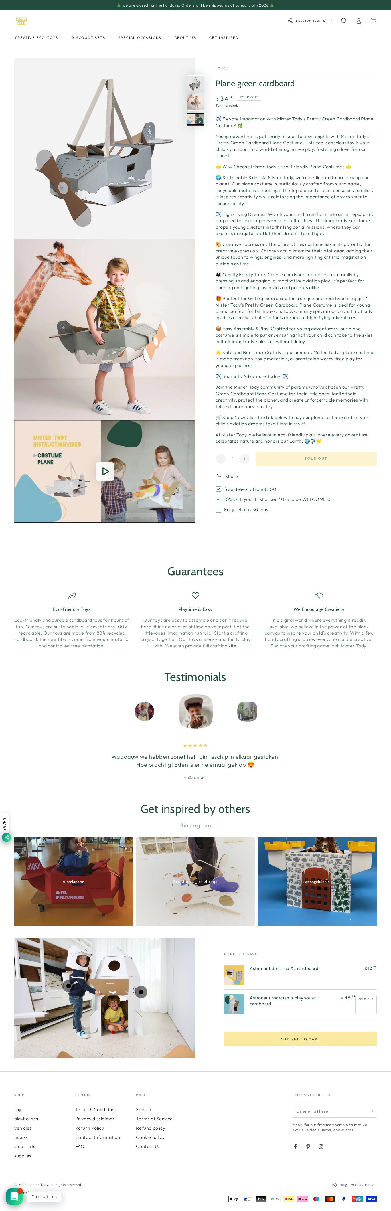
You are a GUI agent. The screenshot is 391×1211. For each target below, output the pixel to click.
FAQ (80, 1146)
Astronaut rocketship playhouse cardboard (283, 1001)
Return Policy (89, 1128)
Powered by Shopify (31, 1192)
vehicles (23, 1128)
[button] (343, 21)
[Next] (285, 711)
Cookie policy (150, 1137)
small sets (24, 1146)
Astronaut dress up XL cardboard (284, 968)
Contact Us (148, 1146)
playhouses (26, 1118)
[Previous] (105, 711)
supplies (22, 1156)
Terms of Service (154, 1118)
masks (21, 1137)
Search (143, 1109)
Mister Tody (38, 1184)
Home (220, 68)
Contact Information (97, 1137)
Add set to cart (300, 1039)
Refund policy (150, 1128)
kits (232, 646)
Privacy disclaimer (95, 1118)
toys (18, 1109)
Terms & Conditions (96, 1109)
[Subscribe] (373, 1111)
